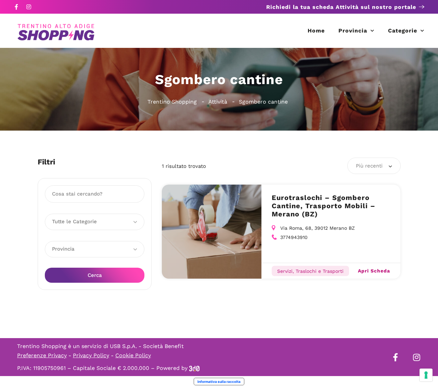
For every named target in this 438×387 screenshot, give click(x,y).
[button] (94, 222)
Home (316, 30)
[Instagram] (28, 7)
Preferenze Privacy (42, 355)
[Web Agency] (194, 368)
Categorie (402, 30)
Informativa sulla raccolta (219, 381)
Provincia (352, 30)
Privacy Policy (91, 355)
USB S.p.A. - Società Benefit (147, 346)
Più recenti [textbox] (369, 166)
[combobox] (374, 166)
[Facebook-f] (16, 7)
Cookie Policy (133, 355)
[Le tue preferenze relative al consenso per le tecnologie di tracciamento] (426, 375)
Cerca (95, 275)
